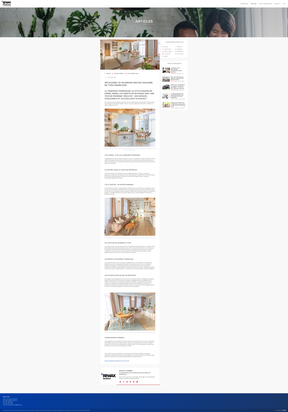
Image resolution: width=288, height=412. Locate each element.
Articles (253, 3)
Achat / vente (168, 51)
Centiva (283, 410)
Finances (179, 46)
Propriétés (244, 3)
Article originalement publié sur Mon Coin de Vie (117, 360)
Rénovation (179, 51)
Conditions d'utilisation (71, 410)
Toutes (166, 46)
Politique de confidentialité (58, 410)
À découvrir (167, 49)
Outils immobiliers (265, 3)
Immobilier (179, 49)
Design (108, 73)
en (284, 3)
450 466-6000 (9, 401)
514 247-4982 (9, 403)
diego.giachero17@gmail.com (14, 404)
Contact (277, 3)
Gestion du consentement (84, 410)
